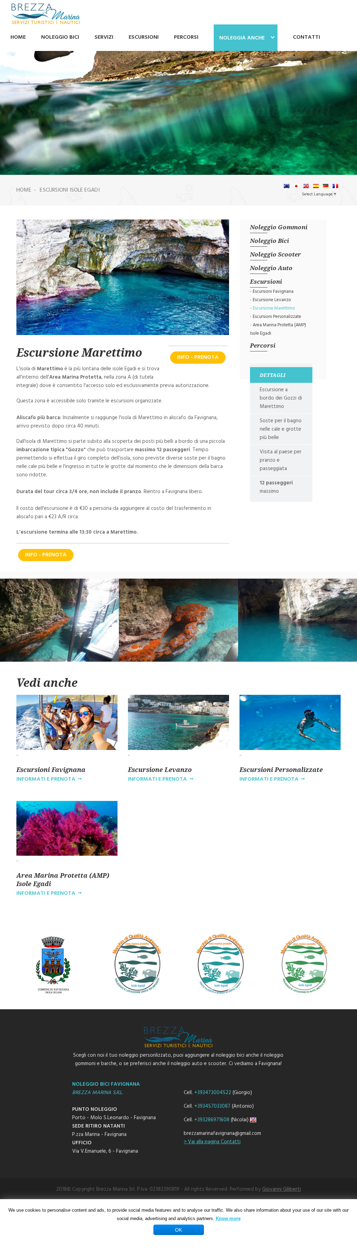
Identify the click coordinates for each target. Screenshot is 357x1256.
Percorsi (262, 345)
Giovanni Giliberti (281, 1189)
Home (23, 190)
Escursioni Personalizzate (277, 316)
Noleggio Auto (271, 268)
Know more (228, 1218)
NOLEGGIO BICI (60, 37)
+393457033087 (212, 1106)
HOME (18, 37)
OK (178, 1230)
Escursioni (266, 281)
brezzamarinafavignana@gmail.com (222, 1133)
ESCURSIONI (144, 37)
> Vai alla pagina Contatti (212, 1142)
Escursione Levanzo (272, 300)
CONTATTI (306, 37)
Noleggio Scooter (275, 254)
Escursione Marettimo (274, 308)
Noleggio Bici (269, 241)
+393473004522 (212, 1092)
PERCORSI (186, 37)
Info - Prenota (198, 357)
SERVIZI (103, 37)
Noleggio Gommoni (278, 227)
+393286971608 (211, 1120)
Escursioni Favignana (273, 291)
